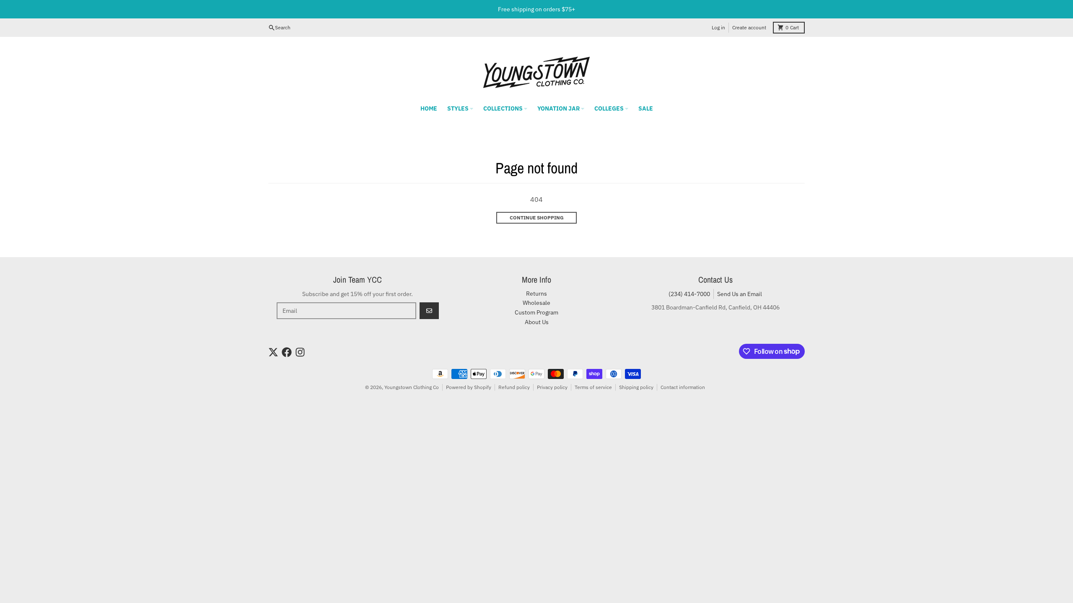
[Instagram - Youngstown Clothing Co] (300, 352)
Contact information (683, 387)
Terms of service (593, 387)
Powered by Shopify (468, 387)
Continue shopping (537, 217)
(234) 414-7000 (689, 294)
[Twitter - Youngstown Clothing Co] (273, 352)
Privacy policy (552, 387)
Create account (749, 27)
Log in (718, 27)
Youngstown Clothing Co (411, 387)
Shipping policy (636, 387)
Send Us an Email (739, 294)
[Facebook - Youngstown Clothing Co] (287, 352)
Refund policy (514, 387)
